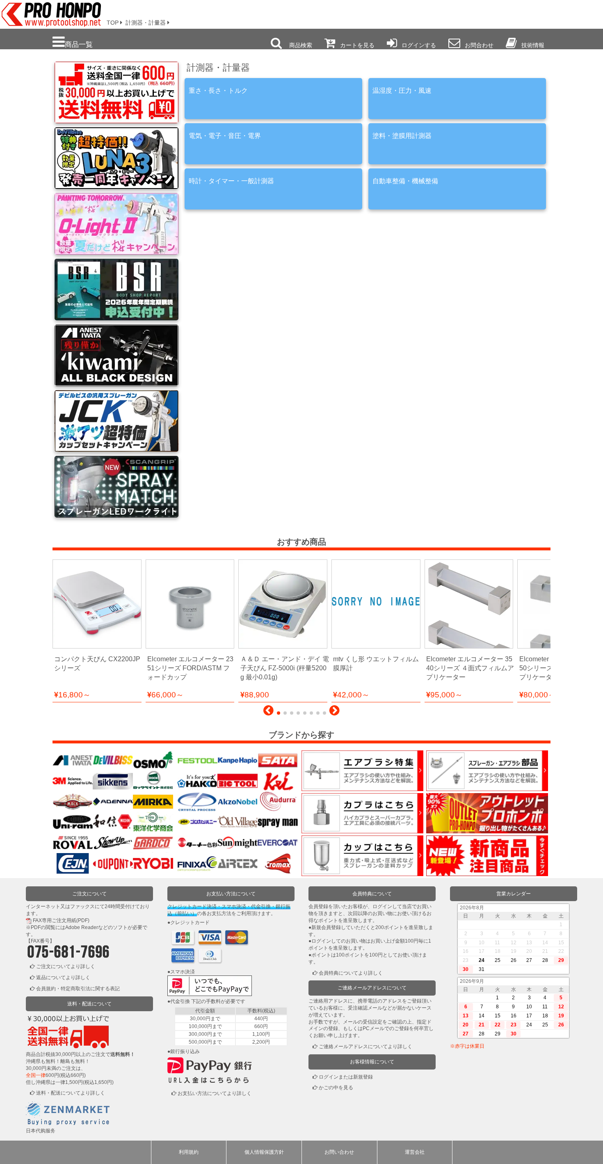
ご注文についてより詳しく (65, 966)
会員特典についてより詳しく (351, 973)
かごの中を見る (336, 1087)
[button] (268, 712)
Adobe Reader (81, 927)
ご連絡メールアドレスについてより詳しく (365, 1046)
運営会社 (415, 1152)
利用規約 (189, 1152)
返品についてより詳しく (63, 977)
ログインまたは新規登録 (346, 1077)
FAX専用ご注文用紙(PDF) (61, 920)
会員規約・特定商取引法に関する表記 (78, 988)
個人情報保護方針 (264, 1152)
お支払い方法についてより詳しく (214, 1093)
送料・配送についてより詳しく (70, 1093)
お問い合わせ (339, 1152)
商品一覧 (79, 44)
